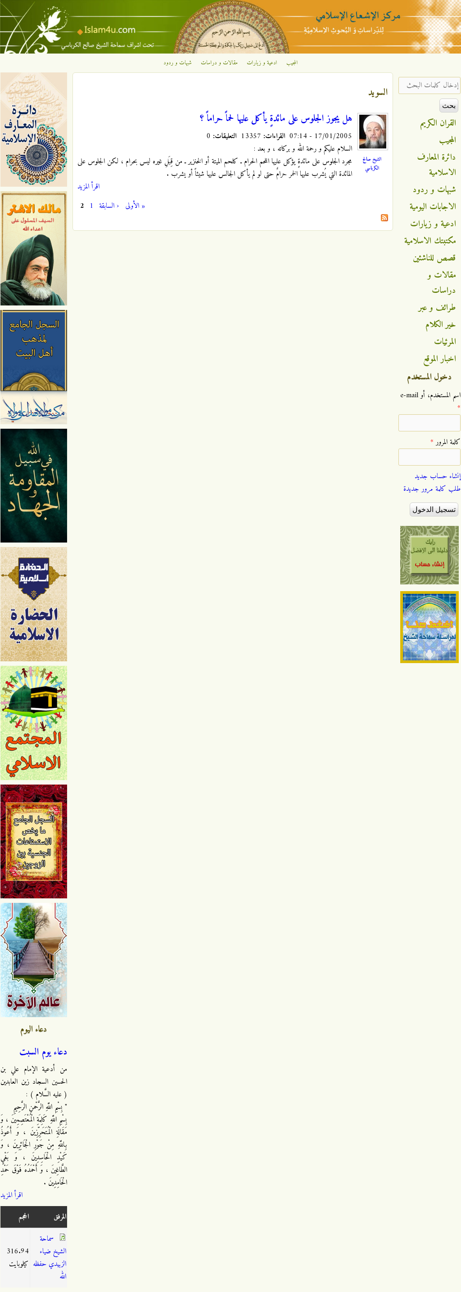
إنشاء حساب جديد (438, 476)
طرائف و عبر (437, 307)
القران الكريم (438, 123)
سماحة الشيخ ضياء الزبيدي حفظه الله (49, 1258)
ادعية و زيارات (262, 63)
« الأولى (135, 206)
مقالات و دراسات (219, 63)
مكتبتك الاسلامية (430, 241)
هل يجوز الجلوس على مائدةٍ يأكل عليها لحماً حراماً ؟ (276, 119)
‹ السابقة (109, 206)
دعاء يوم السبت (43, 1052)
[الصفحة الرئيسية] (230, 51)
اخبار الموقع (439, 359)
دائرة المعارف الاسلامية (436, 165)
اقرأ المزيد (88, 186)
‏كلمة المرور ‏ (445, 442)
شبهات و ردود (177, 63)
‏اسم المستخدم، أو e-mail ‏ (430, 401)
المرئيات (445, 342)
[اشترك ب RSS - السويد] (384, 219)
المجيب (292, 63)
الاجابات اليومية (433, 207)
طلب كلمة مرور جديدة (432, 489)
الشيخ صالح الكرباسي (371, 164)
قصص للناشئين (434, 258)
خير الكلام (440, 324)
